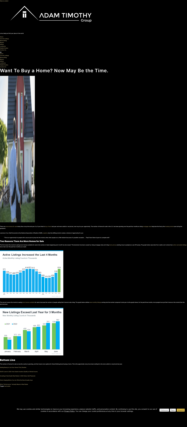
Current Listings (4, 38)
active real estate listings (180, 245)
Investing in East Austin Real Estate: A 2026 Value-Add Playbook (17, 376)
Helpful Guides (4, 48)
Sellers (2, 44)
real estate (7, 386)
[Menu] (1, 52)
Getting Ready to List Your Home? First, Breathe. (13, 367)
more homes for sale (11, 226)
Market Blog (3, 40)
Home (1, 37)
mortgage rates (147, 226)
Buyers (2, 42)
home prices (112, 245)
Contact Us (3, 50)
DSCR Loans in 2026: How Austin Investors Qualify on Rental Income (19, 371)
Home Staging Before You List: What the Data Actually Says (16, 380)
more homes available (28, 302)
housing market (169, 226)
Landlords (3, 46)
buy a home (48, 226)
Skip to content (4, 1)
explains (45, 233)
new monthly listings (95, 302)
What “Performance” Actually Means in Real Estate (14, 384)
